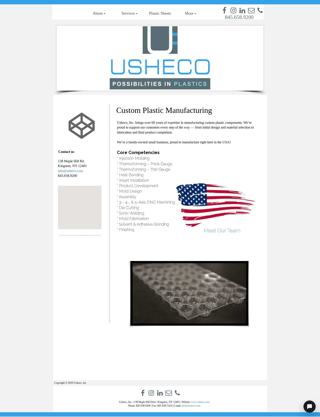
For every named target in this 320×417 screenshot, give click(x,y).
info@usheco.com (70, 171)
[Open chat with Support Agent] (309, 406)
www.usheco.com (200, 402)
